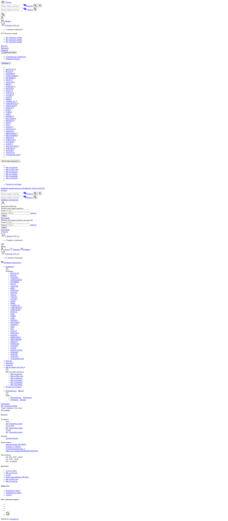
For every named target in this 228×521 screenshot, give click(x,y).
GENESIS (10, 74)
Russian (17, 59)
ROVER (9, 89)
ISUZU (9, 80)
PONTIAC (10, 86)
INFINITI (10, 121)
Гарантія (4, 50)
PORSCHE (10, 140)
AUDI (8, 97)
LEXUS (9, 127)
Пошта (3, 211)
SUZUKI (9, 150)
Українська (21, 57)
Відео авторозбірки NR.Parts (17, 477)
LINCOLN (10, 129)
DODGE (9, 108)
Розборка (5, 63)
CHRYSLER (11, 106)
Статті (8, 475)
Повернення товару (14, 493)
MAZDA (9, 131)
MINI (8, 84)
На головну (5, 410)
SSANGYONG (12, 146)
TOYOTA (10, 153)
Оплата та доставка (13, 184)
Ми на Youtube (12, 174)
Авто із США (11, 471)
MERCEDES (11, 133)
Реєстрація (5, 218)
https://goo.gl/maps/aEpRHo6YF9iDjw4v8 (22, 451)
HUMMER (10, 78)
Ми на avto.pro (11, 167)
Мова (20, 391)
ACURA (9, 95)
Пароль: (4, 213)
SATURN (10, 142)
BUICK (9, 72)
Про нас (4, 46)
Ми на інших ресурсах (15, 367)
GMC (8, 114)
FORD (8, 112)
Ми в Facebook (12, 178)
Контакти (5, 48)
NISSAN (9, 138)
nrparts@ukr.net (12, 438)
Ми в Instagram (12, 176)
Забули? (33, 213)
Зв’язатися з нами (13, 491)
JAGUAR (10, 82)
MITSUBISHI (11, 136)
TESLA (9, 91)
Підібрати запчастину (10, 200)
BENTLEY (10, 69)
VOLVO (9, 93)
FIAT (8, 110)
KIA (8, 125)
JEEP (8, 123)
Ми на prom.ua (11, 172)
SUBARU (10, 148)
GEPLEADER (12, 76)
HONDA (9, 116)
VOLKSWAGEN (13, 155)
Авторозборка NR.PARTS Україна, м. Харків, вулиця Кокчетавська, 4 (16, 446)
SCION (9, 144)
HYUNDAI (10, 118)
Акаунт (9, 495)
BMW (8, 99)
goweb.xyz (14, 519)
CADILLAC (11, 101)
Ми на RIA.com (12, 170)
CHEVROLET (12, 104)
